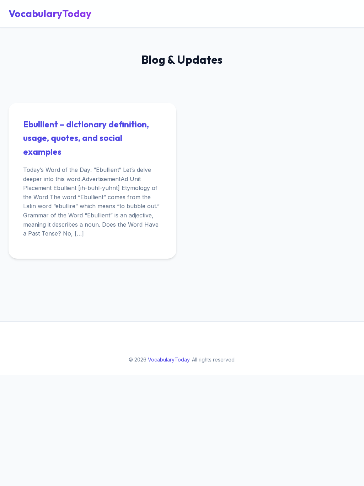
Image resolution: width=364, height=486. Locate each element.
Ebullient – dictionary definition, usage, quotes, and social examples (86, 138)
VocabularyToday (50, 13)
